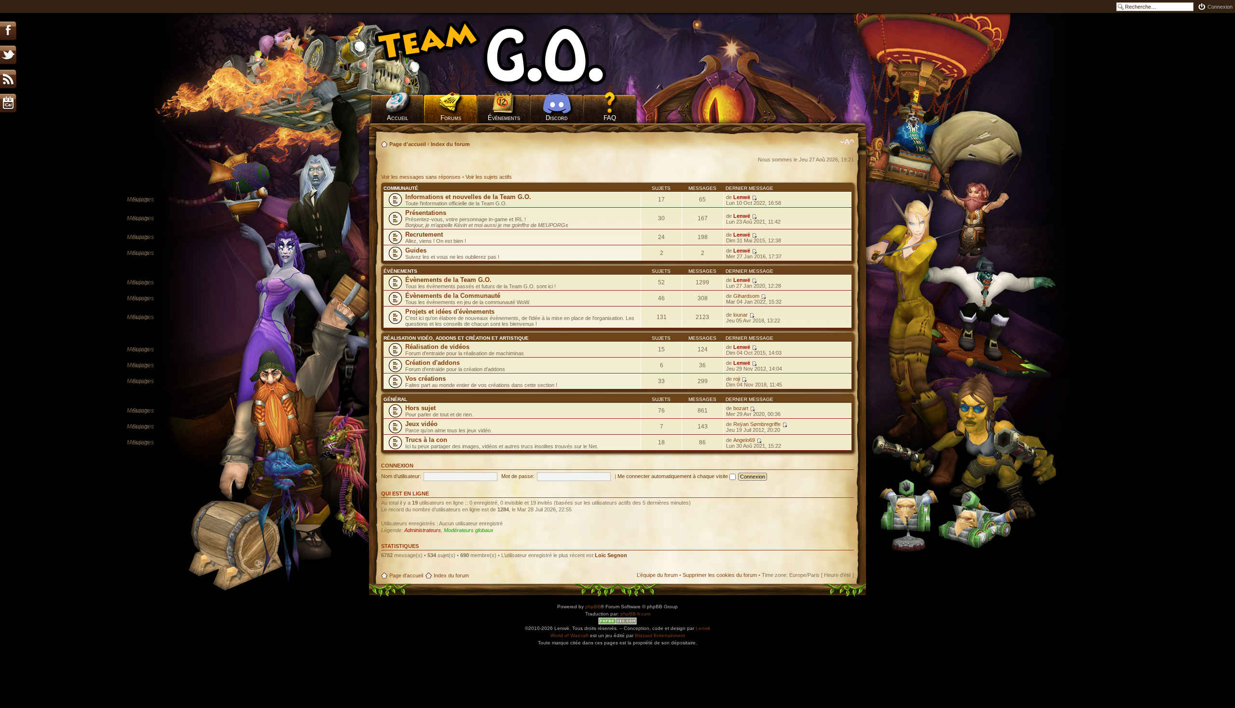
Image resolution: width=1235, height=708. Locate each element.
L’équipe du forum (657, 575)
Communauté (401, 188)
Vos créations (425, 378)
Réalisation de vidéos (437, 346)
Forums (450, 117)
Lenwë (741, 197)
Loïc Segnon (611, 555)
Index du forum (450, 144)
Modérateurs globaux (469, 530)
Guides (415, 250)
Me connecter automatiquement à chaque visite (673, 476)
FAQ (610, 117)
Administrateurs (422, 530)
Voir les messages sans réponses (421, 177)
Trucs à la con (426, 439)
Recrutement (424, 234)
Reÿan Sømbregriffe (757, 424)
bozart (740, 408)
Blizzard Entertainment (660, 635)
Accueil (397, 117)
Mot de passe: (518, 476)
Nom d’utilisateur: (401, 476)
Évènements (504, 117)
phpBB (593, 606)
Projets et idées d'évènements (449, 311)
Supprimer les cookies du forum (720, 575)
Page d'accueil (407, 144)
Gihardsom (746, 296)
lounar (740, 315)
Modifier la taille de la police (847, 142)
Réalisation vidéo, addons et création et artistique (456, 338)
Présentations (425, 212)
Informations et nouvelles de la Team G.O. (468, 196)
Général (395, 399)
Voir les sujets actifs (489, 177)
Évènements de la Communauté (452, 295)
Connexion (1220, 7)
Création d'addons (432, 362)
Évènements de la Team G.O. (448, 279)
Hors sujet (420, 408)
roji (736, 379)
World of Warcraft (569, 635)
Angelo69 (744, 440)
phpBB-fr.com (635, 613)
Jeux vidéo (421, 423)
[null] (504, 53)
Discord (557, 117)
